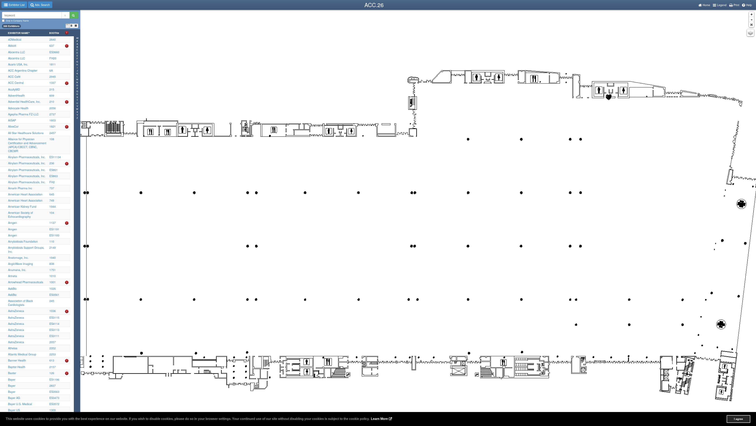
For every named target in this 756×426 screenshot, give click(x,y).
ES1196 (54, 379)
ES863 (53, 176)
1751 (52, 270)
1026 (52, 289)
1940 (52, 258)
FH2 (52, 182)
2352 (52, 348)
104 (51, 213)
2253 (52, 354)
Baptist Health (16, 367)
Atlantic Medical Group (22, 354)
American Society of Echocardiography (20, 215)
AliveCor (13, 126)
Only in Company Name (17, 20)
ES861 (53, 170)
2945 (52, 76)
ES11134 (55, 157)
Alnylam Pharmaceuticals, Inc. (26, 157)
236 (51, 163)
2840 (52, 39)
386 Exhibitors (11, 26)
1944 (52, 206)
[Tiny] (68, 26)
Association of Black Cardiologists (20, 303)
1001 (52, 282)
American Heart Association (25, 194)
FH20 (52, 58)
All (77, 37)
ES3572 (54, 404)
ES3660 (54, 52)
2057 (52, 342)
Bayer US (14, 410)
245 (51, 301)
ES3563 (54, 392)
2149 (52, 247)
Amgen (12, 223)
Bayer (11, 379)
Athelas (12, 348)
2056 (52, 108)
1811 (52, 64)
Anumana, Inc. (17, 270)
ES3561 (54, 295)
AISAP (12, 120)
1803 (52, 120)
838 (51, 264)
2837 (52, 386)
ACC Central (16, 83)
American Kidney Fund (22, 206)
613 (51, 360)
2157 (52, 367)
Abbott (12, 46)
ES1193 (54, 235)
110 (51, 241)
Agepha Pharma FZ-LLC (23, 114)
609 (51, 95)
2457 (52, 133)
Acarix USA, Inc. (18, 64)
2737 (52, 114)
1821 (52, 126)
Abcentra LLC (16, 52)
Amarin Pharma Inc (20, 188)
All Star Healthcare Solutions (26, 133)
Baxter (12, 373)
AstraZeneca (16, 311)
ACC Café (14, 76)
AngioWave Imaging (20, 264)
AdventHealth (16, 95)
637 (51, 46)
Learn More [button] (379, 418)
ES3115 (54, 318)
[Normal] (72, 26)
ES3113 (54, 330)
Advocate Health (18, 108)
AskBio (12, 289)
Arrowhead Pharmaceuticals (25, 282)
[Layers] (750, 32)
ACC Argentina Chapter (22, 70)
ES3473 (54, 398)
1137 (52, 223)
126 (51, 373)
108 (51, 139)
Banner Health (17, 360)
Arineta (12, 276)
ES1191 (54, 229)
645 (51, 194)
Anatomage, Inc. (18, 258)
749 (51, 200)
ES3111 (54, 336)
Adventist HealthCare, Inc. (24, 102)
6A (51, 70)
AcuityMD (14, 89)
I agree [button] (738, 418)
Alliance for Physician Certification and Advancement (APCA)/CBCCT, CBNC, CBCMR (27, 145)
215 (51, 89)
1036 (52, 311)
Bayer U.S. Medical (20, 404)
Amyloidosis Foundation (23, 241)
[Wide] (76, 26)
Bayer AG (14, 398)
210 (51, 102)
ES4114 (54, 324)
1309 (52, 410)
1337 (52, 83)
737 (51, 188)
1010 (52, 276)
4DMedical (14, 39)
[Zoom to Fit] (751, 24)
